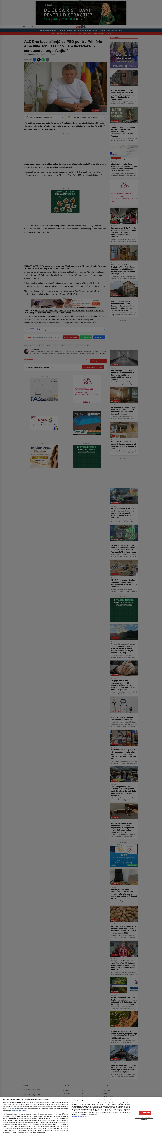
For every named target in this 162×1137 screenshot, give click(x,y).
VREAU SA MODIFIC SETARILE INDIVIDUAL (144, 1118)
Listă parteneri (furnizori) (80, 1116)
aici (58, 1124)
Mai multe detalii (20, 1110)
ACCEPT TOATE (145, 1113)
